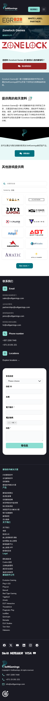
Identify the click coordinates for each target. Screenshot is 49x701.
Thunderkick (7, 607)
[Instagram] (30, 645)
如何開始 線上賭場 (10, 541)
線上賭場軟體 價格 (10, 537)
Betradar (6, 620)
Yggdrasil (6, 597)
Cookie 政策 (7, 562)
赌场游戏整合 (8, 493)
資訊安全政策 (8, 569)
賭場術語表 (7, 551)
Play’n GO (6, 584)
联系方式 (6, 534)
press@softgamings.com (13, 316)
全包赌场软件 (8, 478)
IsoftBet (6, 613)
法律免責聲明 (8, 566)
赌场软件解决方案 (9, 485)
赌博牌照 (6, 516)
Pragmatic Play (8, 610)
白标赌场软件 (8, 475)
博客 (4, 531)
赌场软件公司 (7, 35)
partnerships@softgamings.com (16, 307)
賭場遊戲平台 (8, 544)
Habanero (6, 630)
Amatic (5, 600)
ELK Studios (7, 623)
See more (23, 266)
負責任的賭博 (8, 572)
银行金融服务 (8, 513)
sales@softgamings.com (13, 298)
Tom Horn (6, 627)
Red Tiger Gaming (9, 593)
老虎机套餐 (7, 496)
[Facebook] (4, 645)
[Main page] (11, 7)
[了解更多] (13, 200)
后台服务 (6, 519)
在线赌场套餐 (8, 500)
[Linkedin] (24, 645)
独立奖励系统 (8, 506)
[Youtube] (17, 645)
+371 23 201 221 (10, 345)
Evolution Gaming (9, 580)
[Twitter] (10, 645)
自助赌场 (6, 481)
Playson (6, 587)
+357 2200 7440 (9, 340)
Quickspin (6, 617)
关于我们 (6, 527)
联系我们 (34, 9)
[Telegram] (37, 645)
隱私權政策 (7, 559)
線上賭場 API (8, 547)
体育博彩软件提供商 (10, 503)
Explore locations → (11, 360)
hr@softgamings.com (12, 325)
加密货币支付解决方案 (11, 510)
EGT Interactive (9, 603)
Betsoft (5, 590)
